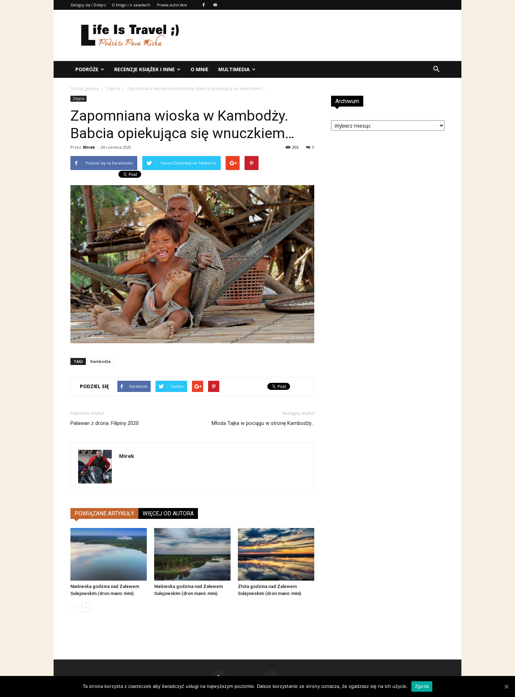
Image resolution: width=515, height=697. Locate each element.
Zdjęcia (112, 89)
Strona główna (84, 89)
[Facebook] (203, 5)
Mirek (89, 147)
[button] (436, 69)
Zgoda (422, 686)
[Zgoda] (506, 686)
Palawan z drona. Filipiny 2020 (104, 423)
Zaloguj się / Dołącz (88, 4)
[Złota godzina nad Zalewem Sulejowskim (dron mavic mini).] (276, 554)
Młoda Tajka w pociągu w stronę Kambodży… (263, 423)
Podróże (86, 69)
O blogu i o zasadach (131, 4)
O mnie (199, 69)
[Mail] (215, 5)
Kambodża (100, 361)
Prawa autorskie (172, 4)
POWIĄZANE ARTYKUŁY (104, 513)
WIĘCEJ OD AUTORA (168, 513)
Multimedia (234, 69)
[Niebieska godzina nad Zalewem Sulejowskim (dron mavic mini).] (108, 554)
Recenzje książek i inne (144, 69)
